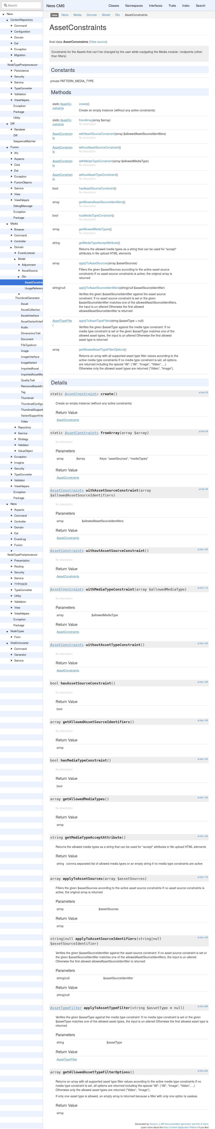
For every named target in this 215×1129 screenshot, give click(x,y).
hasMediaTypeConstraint (95, 215)
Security (19, 76)
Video (24, 421)
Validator (23, 445)
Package (18, 112)
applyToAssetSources (93, 263)
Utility (16, 118)
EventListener (26, 253)
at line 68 (203, 431)
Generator (20, 655)
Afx (16, 153)
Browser (19, 229)
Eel (16, 43)
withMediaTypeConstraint (96, 161)
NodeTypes (17, 631)
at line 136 (203, 720)
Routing (19, 566)
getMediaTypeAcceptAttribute (98, 243)
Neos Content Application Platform (180, 1127)
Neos (10, 14)
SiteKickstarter (19, 643)
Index (186, 5)
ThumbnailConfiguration (35, 404)
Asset (24, 304)
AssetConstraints (36, 282)
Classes (114, 5)
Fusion (14, 147)
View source (98, 41)
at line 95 (203, 489)
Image (25, 351)
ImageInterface (30, 357)
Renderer (19, 129)
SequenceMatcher (24, 141)
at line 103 (203, 549)
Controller (20, 241)
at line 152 (203, 797)
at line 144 (203, 759)
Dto (24, 276)
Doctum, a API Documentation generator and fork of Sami (179, 1123)
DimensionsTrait (31, 333)
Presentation (22, 560)
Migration (19, 55)
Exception (20, 49)
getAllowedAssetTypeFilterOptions (101, 349)
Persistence (21, 70)
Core (17, 165)
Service (19, 82)
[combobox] (21, 5)
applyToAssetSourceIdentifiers (99, 288)
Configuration (22, 31)
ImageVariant (29, 362)
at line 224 (203, 1070)
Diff (12, 123)
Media (14, 223)
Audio (24, 327)
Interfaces (155, 5)
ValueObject (25, 451)
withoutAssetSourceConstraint (99, 147)
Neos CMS (55, 5)
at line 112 (203, 587)
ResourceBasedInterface (36, 386)
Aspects (19, 159)
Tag (23, 392)
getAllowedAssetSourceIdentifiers (101, 202)
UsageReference (35, 288)
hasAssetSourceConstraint (96, 188)
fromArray (85, 120)
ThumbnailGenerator (27, 298)
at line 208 (203, 1006)
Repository (24, 427)
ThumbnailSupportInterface (37, 410)
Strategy (23, 439)
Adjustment (29, 265)
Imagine (19, 462)
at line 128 (203, 681)
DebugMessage (22, 206)
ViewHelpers (21, 100)
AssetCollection (30, 310)
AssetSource (30, 270)
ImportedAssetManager (35, 374)
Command (20, 26)
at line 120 (203, 643)
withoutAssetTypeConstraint (97, 174)
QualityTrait (28, 380)
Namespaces (134, 5)
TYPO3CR (20, 584)
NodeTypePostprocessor (22, 65)
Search (200, 5)
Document (27, 339)
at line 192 (203, 937)
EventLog (20, 539)
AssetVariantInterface (34, 321)
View (17, 194)
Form (17, 637)
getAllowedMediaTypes (94, 229)
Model (21, 259)
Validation (20, 94)
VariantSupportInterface (35, 415)
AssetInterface (30, 315)
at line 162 (203, 836)
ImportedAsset (30, 368)
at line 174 (203, 877)
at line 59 (203, 392)
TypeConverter (23, 88)
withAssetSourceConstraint (97, 134)
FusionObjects (23, 182)
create (83, 104)
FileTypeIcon (29, 345)
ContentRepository (21, 20)
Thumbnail (27, 398)
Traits (172, 5)
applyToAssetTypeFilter (94, 320)
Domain (19, 37)
